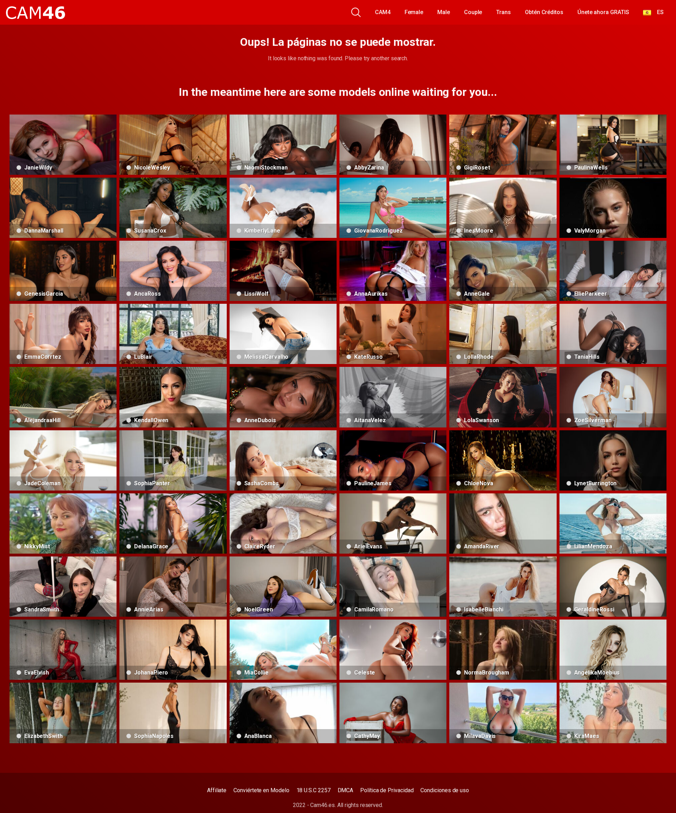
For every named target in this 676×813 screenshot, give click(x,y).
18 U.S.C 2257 (313, 790)
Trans (503, 12)
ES (657, 12)
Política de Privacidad (386, 790)
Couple (473, 12)
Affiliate (216, 790)
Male (443, 12)
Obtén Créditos (544, 12)
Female (414, 12)
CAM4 (382, 12)
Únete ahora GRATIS (603, 12)
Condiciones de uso (444, 790)
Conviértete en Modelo (261, 790)
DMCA (345, 790)
